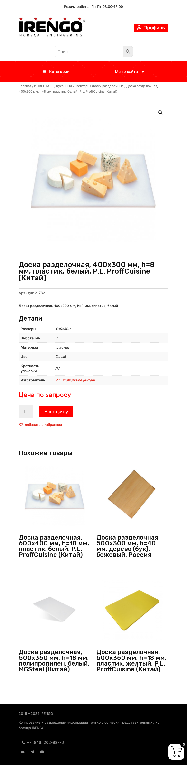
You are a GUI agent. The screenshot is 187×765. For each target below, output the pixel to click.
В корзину (56, 411)
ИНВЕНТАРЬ (44, 86)
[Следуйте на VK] (23, 752)
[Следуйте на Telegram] (32, 752)
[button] (59, 72)
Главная (25, 86)
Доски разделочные (108, 86)
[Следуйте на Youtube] (42, 752)
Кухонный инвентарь (72, 86)
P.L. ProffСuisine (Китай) (75, 380)
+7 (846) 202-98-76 (45, 742)
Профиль (154, 28)
